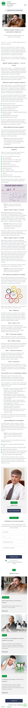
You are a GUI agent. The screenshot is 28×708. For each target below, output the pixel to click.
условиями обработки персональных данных (14, 562)
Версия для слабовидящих (15, 9)
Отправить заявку (14, 556)
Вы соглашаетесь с (14, 562)
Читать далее (5, 610)
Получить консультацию (14, 510)
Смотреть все (14, 700)
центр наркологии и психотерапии (11, 4)
